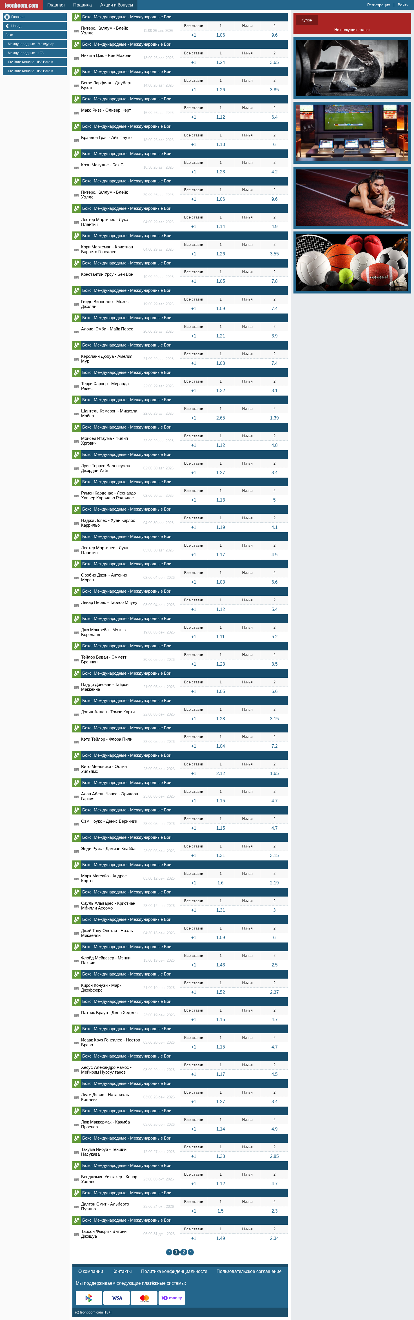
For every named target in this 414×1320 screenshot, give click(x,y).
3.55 (274, 253)
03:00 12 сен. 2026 (159, 878)
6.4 (274, 117)
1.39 (274, 418)
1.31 (220, 855)
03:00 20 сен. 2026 (159, 1042)
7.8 (274, 281)
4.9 (274, 226)
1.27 (220, 472)
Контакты (122, 1271)
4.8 (274, 445)
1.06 (220, 35)
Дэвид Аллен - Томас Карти (108, 711)
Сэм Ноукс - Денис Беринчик (109, 821)
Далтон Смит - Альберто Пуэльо (105, 1206)
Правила (82, 5)
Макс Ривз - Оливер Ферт (106, 110)
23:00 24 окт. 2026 (158, 1206)
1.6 (220, 882)
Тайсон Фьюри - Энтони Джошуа (103, 1234)
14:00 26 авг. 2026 (158, 85)
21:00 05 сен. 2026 (159, 687)
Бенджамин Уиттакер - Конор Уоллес (109, 1179)
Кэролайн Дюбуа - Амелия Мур (106, 358)
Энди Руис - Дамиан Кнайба (108, 848)
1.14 (220, 226)
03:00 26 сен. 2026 (159, 1097)
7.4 (274, 308)
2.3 (274, 1211)
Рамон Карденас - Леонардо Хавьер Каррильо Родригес (108, 495)
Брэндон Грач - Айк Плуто (106, 137)
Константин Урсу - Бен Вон (107, 274)
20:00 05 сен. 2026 (159, 659)
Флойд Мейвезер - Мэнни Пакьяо (105, 960)
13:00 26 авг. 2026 (158, 58)
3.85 (274, 89)
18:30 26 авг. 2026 (158, 167)
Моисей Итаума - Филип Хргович (104, 440)
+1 (193, 35)
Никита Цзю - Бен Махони (106, 55)
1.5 (220, 1211)
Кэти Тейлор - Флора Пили (106, 739)
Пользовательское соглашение (249, 1271)
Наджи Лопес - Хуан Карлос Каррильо (108, 522)
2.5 (274, 965)
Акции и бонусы (116, 5)
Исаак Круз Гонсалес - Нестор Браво (110, 1042)
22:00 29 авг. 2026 (158, 386)
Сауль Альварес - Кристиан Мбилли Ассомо (108, 905)
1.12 (220, 117)
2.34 (274, 1238)
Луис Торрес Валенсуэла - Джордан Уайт (107, 468)
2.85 (274, 1156)
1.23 (220, 171)
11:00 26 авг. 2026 (158, 30)
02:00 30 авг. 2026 (158, 468)
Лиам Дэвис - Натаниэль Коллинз (105, 1097)
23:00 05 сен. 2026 (159, 769)
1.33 (220, 1156)
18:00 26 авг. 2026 (158, 140)
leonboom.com (21, 5)
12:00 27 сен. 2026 (159, 1152)
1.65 (274, 773)
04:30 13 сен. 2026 (159, 933)
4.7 (274, 800)
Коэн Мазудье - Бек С (102, 164)
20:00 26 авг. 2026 (158, 195)
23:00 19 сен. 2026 (159, 1015)
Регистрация (378, 5)
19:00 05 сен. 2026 (159, 632)
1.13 (220, 144)
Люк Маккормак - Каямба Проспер (105, 1124)
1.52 (220, 992)
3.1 (274, 390)
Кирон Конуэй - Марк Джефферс (101, 987)
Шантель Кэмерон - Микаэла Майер (109, 413)
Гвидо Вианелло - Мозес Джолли (105, 304)
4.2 (274, 171)
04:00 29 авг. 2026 (158, 222)
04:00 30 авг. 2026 (158, 523)
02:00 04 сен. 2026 (159, 577)
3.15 (274, 718)
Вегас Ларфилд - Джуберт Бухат (106, 85)
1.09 (220, 308)
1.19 (220, 527)
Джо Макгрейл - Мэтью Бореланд (103, 632)
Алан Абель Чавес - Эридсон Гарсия (109, 796)
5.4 (274, 609)
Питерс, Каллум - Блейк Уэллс (104, 30)
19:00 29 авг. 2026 (158, 277)
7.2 (274, 746)
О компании (90, 1271)
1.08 (220, 582)
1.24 (220, 62)
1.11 (220, 636)
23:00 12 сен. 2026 (159, 906)
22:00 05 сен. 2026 (159, 714)
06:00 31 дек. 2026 (159, 1234)
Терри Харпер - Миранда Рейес (105, 386)
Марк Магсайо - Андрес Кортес (104, 878)
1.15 (220, 800)
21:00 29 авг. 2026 (158, 359)
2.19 (274, 882)
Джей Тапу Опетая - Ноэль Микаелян (107, 933)
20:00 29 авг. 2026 (158, 331)
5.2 (274, 636)
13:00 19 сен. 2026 (159, 960)
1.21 (220, 336)
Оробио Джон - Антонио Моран (104, 577)
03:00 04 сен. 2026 (159, 605)
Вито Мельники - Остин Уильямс (104, 769)
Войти (403, 5)
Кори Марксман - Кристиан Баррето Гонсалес (107, 249)
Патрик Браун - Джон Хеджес (109, 1012)
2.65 (220, 418)
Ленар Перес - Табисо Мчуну (109, 602)
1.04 (220, 746)
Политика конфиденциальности (174, 1271)
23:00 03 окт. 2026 (158, 1179)
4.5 (274, 554)
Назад (16, 26)
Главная (56, 5)
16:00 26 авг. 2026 (158, 113)
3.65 (274, 62)
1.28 (220, 718)
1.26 (220, 89)
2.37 (274, 992)
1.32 (220, 390)
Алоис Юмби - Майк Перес (107, 328)
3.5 (274, 664)
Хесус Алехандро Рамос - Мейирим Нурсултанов (106, 1069)
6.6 (274, 582)
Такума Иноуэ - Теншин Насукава (103, 1151)
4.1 (274, 527)
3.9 (274, 336)
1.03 (220, 363)
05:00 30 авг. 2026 (158, 550)
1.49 (220, 1238)
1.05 (220, 281)
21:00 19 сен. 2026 (159, 988)
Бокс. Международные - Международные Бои (126, 16)
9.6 (274, 35)
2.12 (220, 773)
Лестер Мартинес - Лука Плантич (104, 222)
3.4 (274, 472)
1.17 (220, 554)
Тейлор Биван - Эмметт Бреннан (103, 659)
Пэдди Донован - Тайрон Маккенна (104, 687)
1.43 (220, 965)
